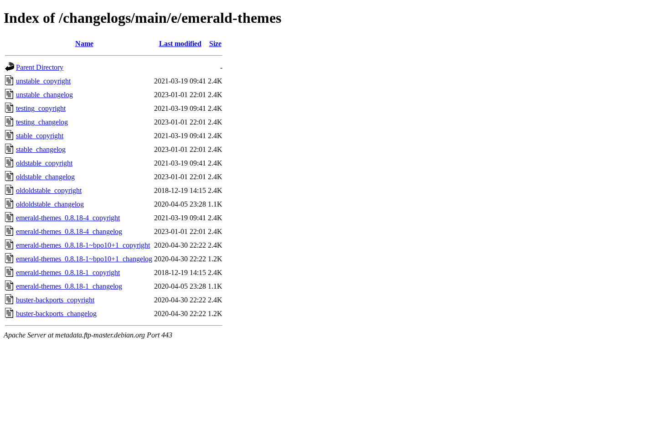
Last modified (180, 43)
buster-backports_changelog (56, 313)
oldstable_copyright (44, 163)
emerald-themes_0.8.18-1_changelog (69, 286)
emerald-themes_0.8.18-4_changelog (69, 231)
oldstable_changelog (45, 177)
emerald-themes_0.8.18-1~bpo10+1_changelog (84, 259)
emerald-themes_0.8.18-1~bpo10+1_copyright (83, 245)
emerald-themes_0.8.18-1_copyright (68, 272)
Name (84, 43)
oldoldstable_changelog (50, 204)
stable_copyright (39, 136)
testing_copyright (41, 108)
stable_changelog (41, 149)
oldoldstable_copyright (49, 190)
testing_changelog (42, 122)
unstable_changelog (44, 95)
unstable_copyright (43, 81)
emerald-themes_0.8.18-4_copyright (68, 218)
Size (215, 43)
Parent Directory (39, 67)
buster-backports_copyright (55, 300)
